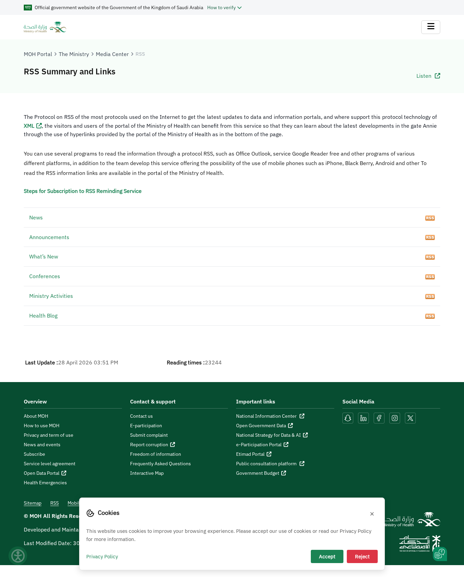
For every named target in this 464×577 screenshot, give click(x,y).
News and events (42, 444)
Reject (362, 556)
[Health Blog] (430, 315)
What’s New (43, 256)
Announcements (49, 237)
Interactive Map (147, 473)
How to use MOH (41, 425)
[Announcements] (430, 237)
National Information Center (267, 416)
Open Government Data (261, 425)
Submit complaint (149, 435)
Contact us (141, 416)
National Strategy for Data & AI (268, 435)
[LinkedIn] (364, 417)
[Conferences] (430, 276)
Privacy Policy (102, 556)
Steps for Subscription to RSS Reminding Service (83, 190)
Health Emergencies (45, 483)
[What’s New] (430, 256)
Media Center (112, 54)
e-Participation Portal (259, 444)
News (36, 217)
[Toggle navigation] (430, 27)
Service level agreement (49, 464)
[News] (430, 217)
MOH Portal (38, 54)
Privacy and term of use (48, 435)
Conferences (44, 276)
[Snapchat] (347, 417)
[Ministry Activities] (430, 295)
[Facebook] (379, 417)
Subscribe (34, 454)
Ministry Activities (51, 295)
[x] (410, 417)
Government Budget (257, 473)
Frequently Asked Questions (160, 464)
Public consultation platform (267, 464)
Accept (327, 556)
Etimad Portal (250, 454)
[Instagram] (394, 417)
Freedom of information (155, 454)
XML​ (29, 125)
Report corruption (149, 444)
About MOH (36, 416)
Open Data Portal (41, 473)
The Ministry (74, 54)
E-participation (146, 425)
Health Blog (43, 315)
